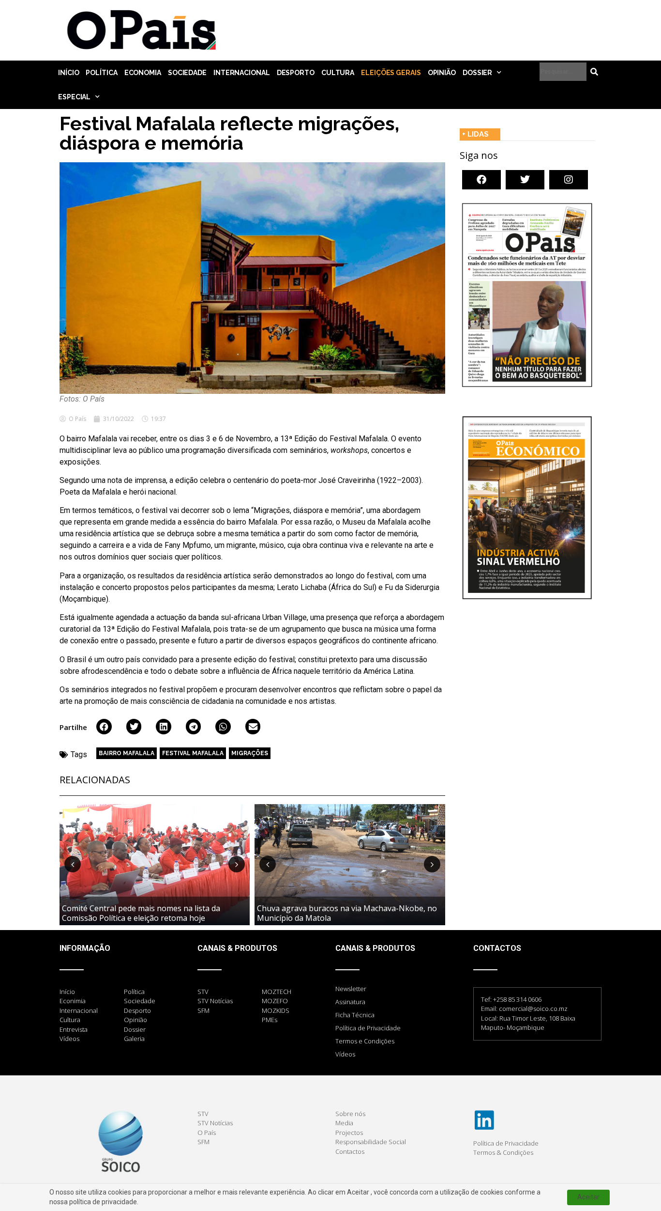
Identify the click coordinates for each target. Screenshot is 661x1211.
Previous (72, 864)
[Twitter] (525, 179)
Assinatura (350, 1001)
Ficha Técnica (355, 1014)
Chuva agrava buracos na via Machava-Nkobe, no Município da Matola (347, 913)
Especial (74, 97)
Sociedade (187, 73)
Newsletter (350, 988)
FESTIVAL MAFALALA (193, 753)
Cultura (337, 73)
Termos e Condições (364, 1041)
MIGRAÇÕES (249, 753)
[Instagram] (568, 179)
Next (236, 864)
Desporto (296, 73)
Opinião (442, 73)
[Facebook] (481, 179)
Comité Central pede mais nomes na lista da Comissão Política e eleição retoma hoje (141, 913)
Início (68, 73)
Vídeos (345, 1054)
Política (101, 73)
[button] (104, 726)
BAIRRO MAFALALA (126, 753)
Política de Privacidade (368, 1028)
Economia (142, 73)
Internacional (241, 73)
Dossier (477, 73)
